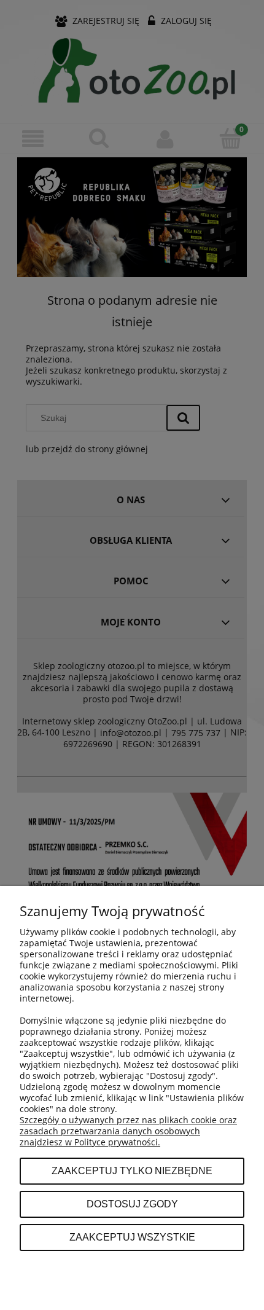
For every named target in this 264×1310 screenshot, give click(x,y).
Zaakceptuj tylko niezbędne (132, 1170)
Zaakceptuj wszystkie (132, 1236)
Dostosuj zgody (132, 1203)
